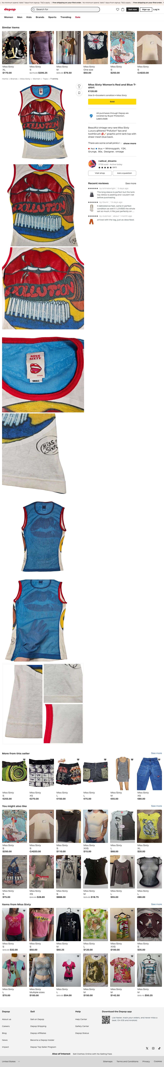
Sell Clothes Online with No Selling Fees (92, 1054)
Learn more (101, 118)
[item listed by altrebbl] (122, 924)
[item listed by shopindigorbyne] (95, 871)
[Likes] (117, 9)
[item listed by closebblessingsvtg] (14, 871)
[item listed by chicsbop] (68, 970)
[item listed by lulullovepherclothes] (14, 826)
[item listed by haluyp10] (68, 826)
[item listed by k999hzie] (95, 970)
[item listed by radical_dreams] (14, 773)
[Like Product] (24, 34)
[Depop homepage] (10, 9)
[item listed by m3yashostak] (149, 826)
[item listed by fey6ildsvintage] (14, 924)
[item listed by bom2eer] (149, 970)
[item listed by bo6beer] (68, 924)
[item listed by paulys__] (41, 970)
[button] (117, 167)
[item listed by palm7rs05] (41, 826)
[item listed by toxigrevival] (95, 826)
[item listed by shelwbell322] (14, 970)
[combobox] (65, 9)
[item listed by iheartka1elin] (41, 871)
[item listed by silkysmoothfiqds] (122, 970)
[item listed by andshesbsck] (149, 924)
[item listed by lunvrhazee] (149, 871)
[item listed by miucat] (41, 924)
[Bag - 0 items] (122, 9)
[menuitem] (8, 17)
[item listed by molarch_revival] (122, 871)
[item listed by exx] (68, 871)
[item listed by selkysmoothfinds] (95, 924)
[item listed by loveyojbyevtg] (122, 826)
